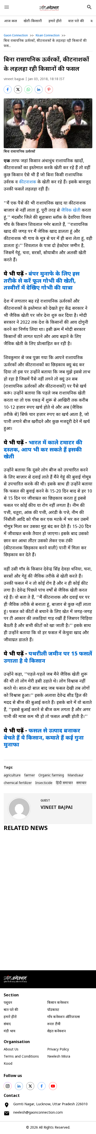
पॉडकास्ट (53, 1010)
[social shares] (8, 1086)
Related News (26, 828)
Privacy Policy (58, 1049)
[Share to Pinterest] (49, 89)
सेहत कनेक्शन (56, 1031)
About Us (11, 1049)
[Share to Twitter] (18, 89)
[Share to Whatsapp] (28, 89)
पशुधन (8, 1003)
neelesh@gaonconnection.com (38, 1112)
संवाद (7, 1024)
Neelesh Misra (58, 1056)
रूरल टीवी (54, 1024)
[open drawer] (7, 7)
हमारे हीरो (55, 21)
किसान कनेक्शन (57, 1003)
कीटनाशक (27, 182)
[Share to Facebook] (8, 89)
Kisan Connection (48, 36)
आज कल (10, 21)
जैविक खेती (70, 210)
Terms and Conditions (21, 1056)
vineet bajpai (14, 79)
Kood (8, 1063)
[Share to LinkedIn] (39, 89)
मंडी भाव (9, 1031)
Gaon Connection (16, 36)
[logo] (49, 8)
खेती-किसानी (33, 21)
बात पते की (76, 21)
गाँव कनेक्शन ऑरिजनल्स (63, 1017)
